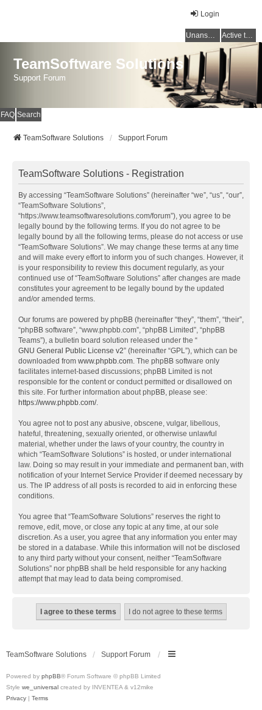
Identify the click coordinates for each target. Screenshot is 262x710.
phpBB (51, 676)
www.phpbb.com (105, 361)
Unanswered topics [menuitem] (203, 35)
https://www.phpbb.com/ (57, 402)
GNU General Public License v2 (71, 350)
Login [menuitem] (209, 14)
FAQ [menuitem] (8, 114)
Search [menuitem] (29, 114)
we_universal (40, 687)
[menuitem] (16, 698)
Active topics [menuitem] (239, 35)
